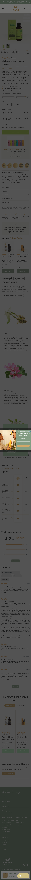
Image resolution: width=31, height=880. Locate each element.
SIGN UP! (23, 445)
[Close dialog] (30, 431)
